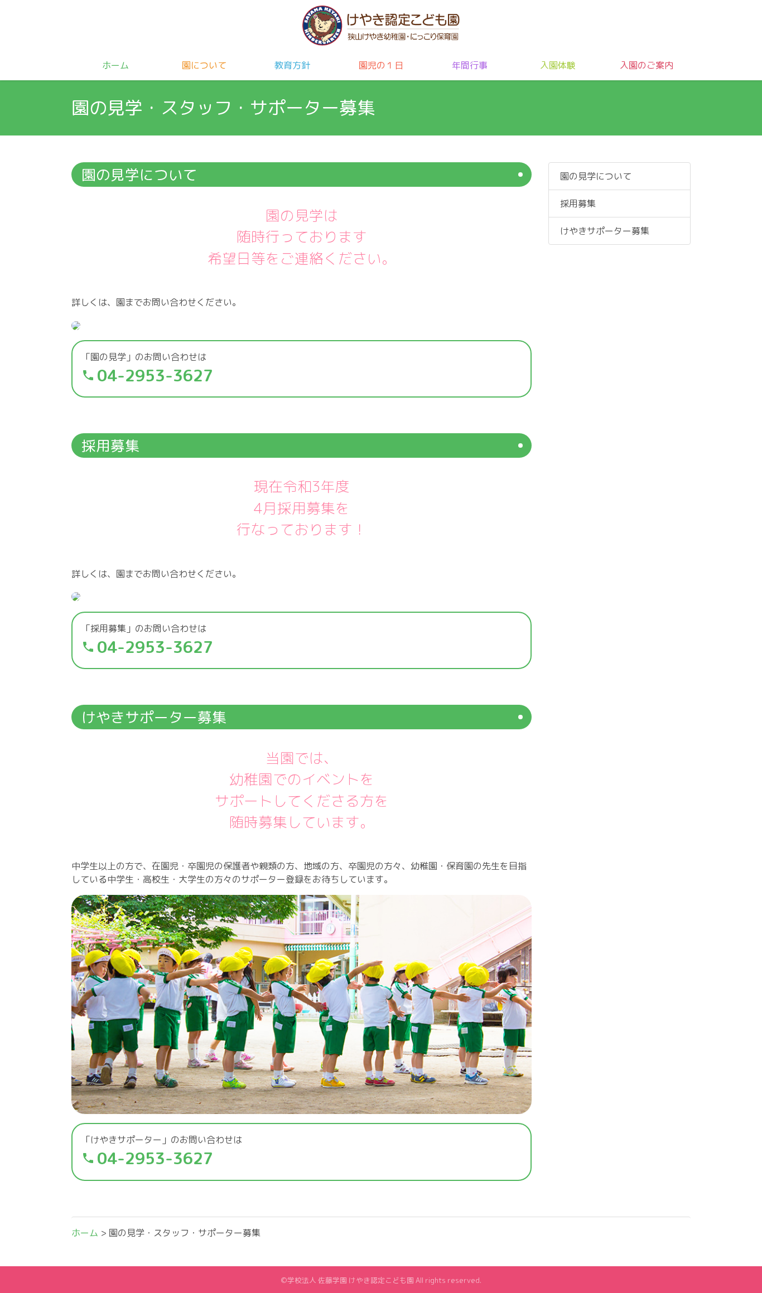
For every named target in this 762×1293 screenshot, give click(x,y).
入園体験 (558, 65)
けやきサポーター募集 (604, 231)
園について (204, 65)
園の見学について (595, 176)
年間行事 (470, 65)
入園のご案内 (646, 65)
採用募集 (578, 203)
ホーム (115, 65)
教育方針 (292, 65)
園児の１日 (381, 65)
